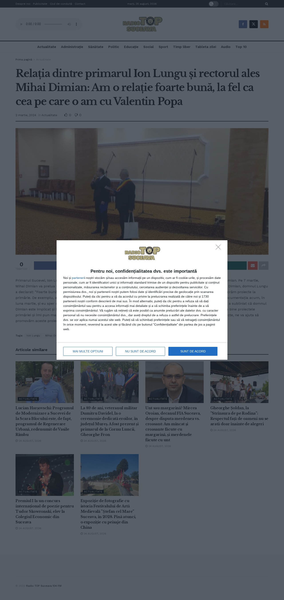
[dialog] (142, 300)
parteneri (78, 277)
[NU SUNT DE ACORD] (219, 248)
